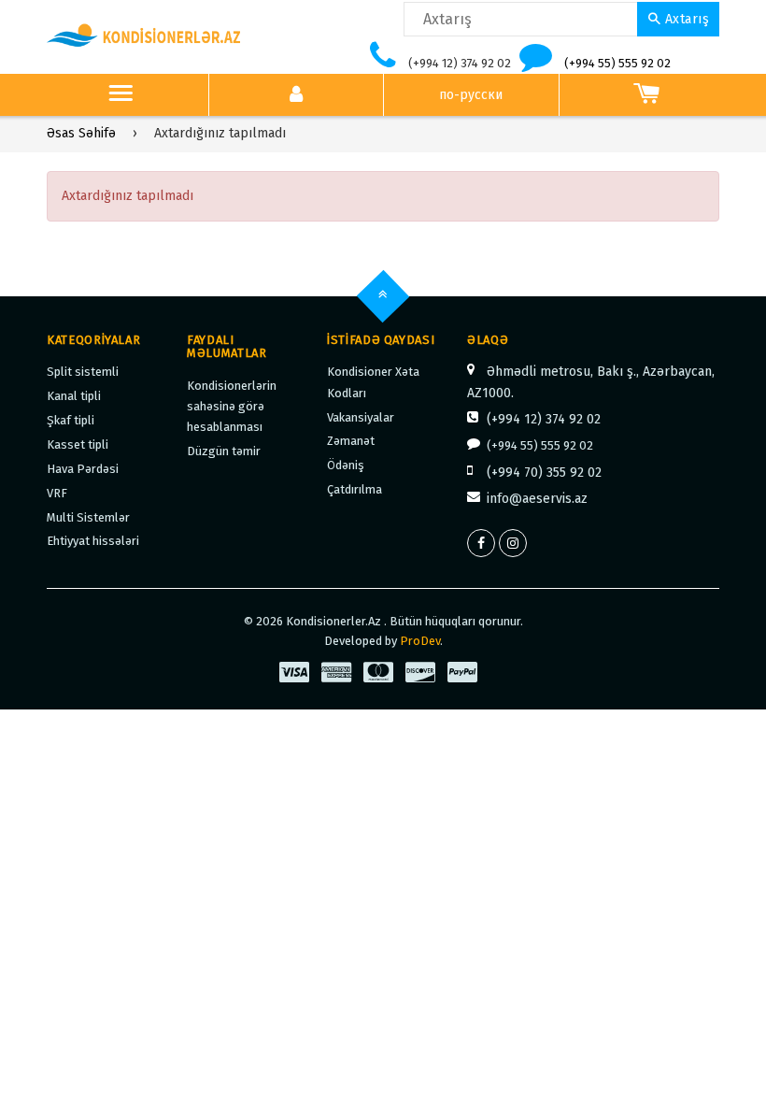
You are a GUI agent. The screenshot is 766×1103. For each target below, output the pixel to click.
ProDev (420, 641)
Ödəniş (345, 465)
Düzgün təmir (224, 451)
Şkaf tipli (70, 420)
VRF (57, 493)
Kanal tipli (74, 396)
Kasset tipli (77, 444)
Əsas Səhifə (81, 133)
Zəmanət (351, 441)
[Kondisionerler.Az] (145, 36)
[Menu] (120, 95)
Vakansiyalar (360, 417)
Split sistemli (83, 372)
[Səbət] (647, 95)
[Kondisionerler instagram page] (513, 543)
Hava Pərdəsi (83, 469)
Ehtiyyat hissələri (93, 541)
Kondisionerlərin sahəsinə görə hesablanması (232, 407)
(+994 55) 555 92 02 (617, 63)
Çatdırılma (354, 489)
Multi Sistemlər (88, 517)
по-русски (471, 95)
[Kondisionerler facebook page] (481, 543)
